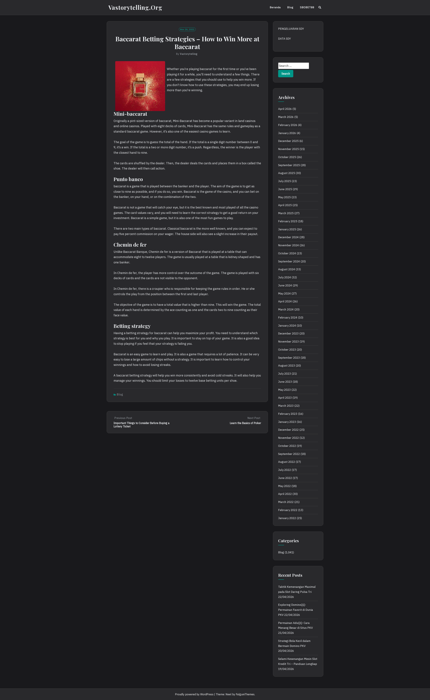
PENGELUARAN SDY (291, 29)
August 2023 (286, 365)
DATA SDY (284, 38)
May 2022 (284, 486)
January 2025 (287, 229)
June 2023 (285, 382)
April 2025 (285, 205)
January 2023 (287, 422)
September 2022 (289, 454)
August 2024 (286, 269)
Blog (290, 7)
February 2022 (287, 510)
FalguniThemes (245, 694)
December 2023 (288, 333)
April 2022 (285, 494)
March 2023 (286, 406)
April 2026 (285, 109)
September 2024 (289, 261)
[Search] (319, 7)
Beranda (275, 7)
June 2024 (285, 285)
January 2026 (287, 133)
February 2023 (287, 414)
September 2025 (289, 165)
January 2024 (287, 325)
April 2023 (285, 397)
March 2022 (286, 502)
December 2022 (288, 430)
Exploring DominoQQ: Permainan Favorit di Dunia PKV (295, 610)
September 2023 (289, 357)
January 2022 (287, 518)
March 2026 (286, 117)
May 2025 (284, 197)
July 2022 (284, 470)
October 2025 (287, 157)
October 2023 (287, 349)
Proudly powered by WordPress (194, 694)
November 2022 (288, 438)
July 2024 (284, 277)
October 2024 (287, 253)
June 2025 (285, 189)
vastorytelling (189, 53)
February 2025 (287, 221)
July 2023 (284, 373)
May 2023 (284, 390)
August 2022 (286, 462)
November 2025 (288, 149)
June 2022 (285, 478)
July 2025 (284, 181)
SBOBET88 (307, 7)
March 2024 (286, 309)
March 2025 (286, 213)
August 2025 (286, 173)
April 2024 (285, 301)
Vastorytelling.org (135, 7)
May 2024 (284, 293)
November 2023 (288, 341)
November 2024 (288, 245)
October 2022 (287, 446)
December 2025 (288, 141)
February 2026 (287, 125)
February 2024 (287, 317)
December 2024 (288, 237)
